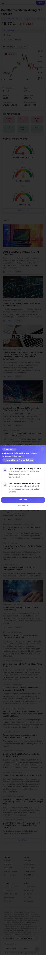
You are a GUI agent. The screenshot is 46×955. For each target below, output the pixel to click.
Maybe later (23, 505)
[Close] (42, 449)
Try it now (23, 500)
